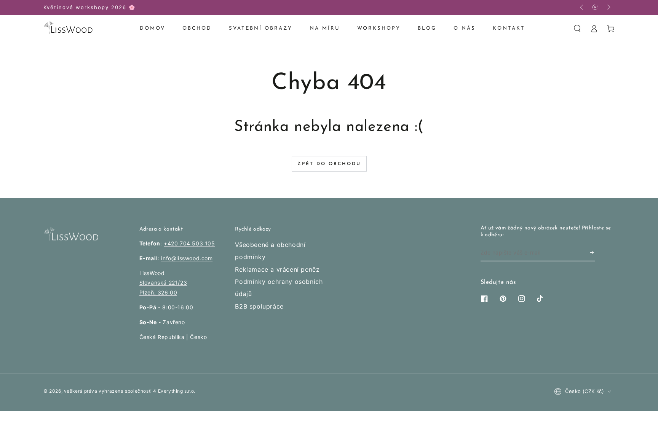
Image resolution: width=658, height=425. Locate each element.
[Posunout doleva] (582, 7)
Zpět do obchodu (329, 164)
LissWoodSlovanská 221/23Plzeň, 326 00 (163, 282)
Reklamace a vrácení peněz (277, 269)
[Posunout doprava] (608, 7)
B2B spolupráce (259, 306)
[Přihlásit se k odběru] (592, 252)
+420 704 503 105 (189, 243)
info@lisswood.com (186, 258)
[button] (577, 28)
